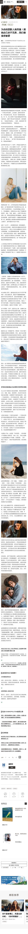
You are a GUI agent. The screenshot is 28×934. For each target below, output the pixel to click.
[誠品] (9, 1)
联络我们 (14, 862)
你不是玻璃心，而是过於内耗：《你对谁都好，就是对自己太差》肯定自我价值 (12, 915)
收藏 (5, 24)
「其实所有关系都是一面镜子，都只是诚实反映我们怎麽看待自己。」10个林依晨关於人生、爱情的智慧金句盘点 (13, 723)
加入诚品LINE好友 (14, 865)
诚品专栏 (3, 788)
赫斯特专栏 (9, 788)
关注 (12, 767)
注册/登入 (20, 1)
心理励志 (15, 788)
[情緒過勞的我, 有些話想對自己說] (7, 814)
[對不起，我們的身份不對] (7, 839)
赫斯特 (11, 764)
